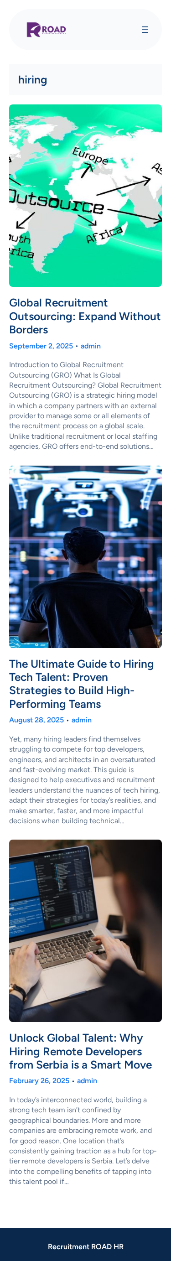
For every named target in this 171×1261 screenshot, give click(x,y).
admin (91, 346)
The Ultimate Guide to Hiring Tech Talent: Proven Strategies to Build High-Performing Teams (81, 684)
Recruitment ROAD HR (86, 1246)
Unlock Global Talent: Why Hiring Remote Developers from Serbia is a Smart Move (80, 1051)
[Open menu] (145, 29)
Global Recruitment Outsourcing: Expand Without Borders (85, 316)
